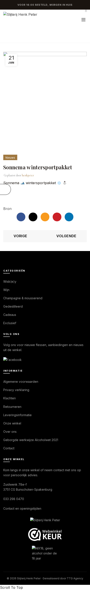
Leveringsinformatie (17, 415)
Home (16, 37)
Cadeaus (9, 315)
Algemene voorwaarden (20, 381)
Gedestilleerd (13, 306)
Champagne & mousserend (22, 298)
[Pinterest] (57, 217)
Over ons (10, 431)
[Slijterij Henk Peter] (45, 520)
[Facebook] (21, 217)
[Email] (45, 217)
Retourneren (12, 407)
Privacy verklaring (16, 390)
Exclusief (9, 323)
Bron (7, 208)
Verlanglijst (73, 13)
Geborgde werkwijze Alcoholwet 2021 (30, 440)
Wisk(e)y (9, 281)
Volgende (66, 236)
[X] (33, 217)
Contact (8, 448)
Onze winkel (12, 423)
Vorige (20, 236)
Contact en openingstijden (22, 508)
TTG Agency (75, 578)
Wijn (6, 290)
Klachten (9, 398)
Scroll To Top (11, 587)
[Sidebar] (5, 189)
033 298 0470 (13, 499)
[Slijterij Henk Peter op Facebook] (12, 359)
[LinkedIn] (69, 217)
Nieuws (33, 37)
